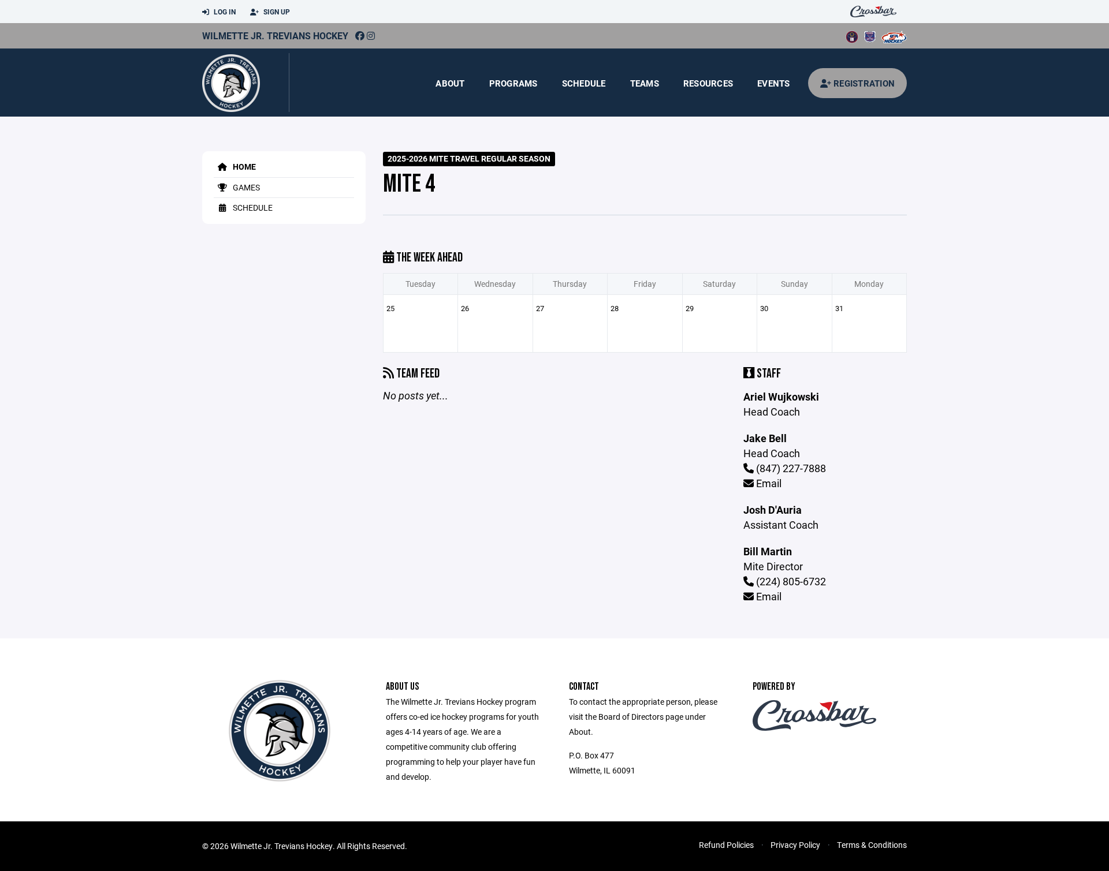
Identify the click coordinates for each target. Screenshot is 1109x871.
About (450, 83)
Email (767, 483)
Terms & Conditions (872, 844)
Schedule (584, 83)
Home (243, 166)
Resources (708, 83)
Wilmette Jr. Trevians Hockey (275, 35)
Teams (644, 83)
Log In (224, 11)
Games (245, 187)
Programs (513, 83)
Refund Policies (726, 844)
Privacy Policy (795, 844)
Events (773, 83)
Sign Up (276, 11)
